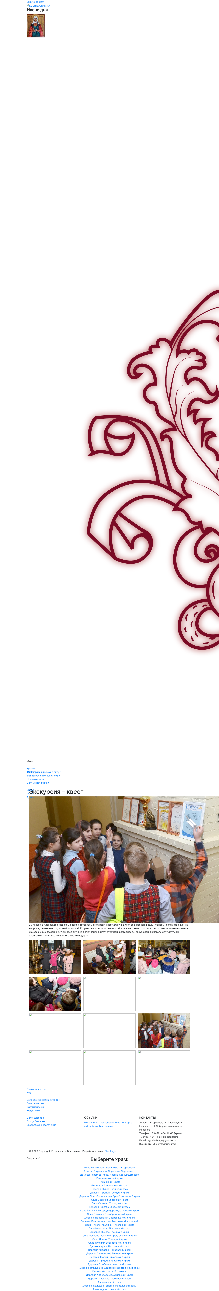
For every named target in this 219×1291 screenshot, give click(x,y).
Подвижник (34, 1110)
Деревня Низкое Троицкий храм (109, 1231)
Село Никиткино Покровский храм (109, 1228)
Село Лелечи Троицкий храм (109, 1239)
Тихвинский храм (109, 1181)
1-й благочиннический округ (43, 771)
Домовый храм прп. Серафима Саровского (109, 1171)
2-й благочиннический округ (44, 775)
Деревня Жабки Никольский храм (109, 1257)
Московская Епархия (112, 1122)
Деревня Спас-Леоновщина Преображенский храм (109, 1196)
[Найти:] (109, 398)
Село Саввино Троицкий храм (110, 1203)
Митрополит (91, 1122)
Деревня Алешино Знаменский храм (109, 1278)
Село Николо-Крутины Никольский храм (109, 1224)
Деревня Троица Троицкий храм (109, 1192)
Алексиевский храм (109, 1282)
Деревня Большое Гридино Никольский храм (109, 1285)
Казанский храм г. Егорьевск (109, 1271)
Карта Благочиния (102, 1126)
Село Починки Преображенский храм (109, 1214)
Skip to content (35, 1)
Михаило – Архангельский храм (109, 1185)
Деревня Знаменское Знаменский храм (109, 1253)
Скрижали (33, 1106)
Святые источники (38, 782)
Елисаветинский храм (109, 1178)
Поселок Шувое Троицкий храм (109, 1188)
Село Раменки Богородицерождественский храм (109, 1210)
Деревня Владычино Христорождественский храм (110, 1267)
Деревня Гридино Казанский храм (109, 1260)
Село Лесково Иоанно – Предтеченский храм (110, 1235)
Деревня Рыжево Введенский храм (109, 1206)
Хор (29, 1092)
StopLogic (110, 1151)
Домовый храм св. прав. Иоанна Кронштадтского (109, 1174)
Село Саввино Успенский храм (109, 1199)
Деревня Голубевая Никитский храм (109, 1264)
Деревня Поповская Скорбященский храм (109, 1217)
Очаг (29, 1103)
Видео (30, 789)
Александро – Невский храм (109, 1289)
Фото (30, 793)
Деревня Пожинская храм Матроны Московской (109, 1221)
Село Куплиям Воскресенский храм (109, 1242)
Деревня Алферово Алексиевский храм (109, 1274)
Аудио (30, 797)
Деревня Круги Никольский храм (109, 1246)
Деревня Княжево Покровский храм (109, 1249)
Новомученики (35, 779)
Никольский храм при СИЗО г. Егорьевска (109, 1167)
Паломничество (36, 1089)
